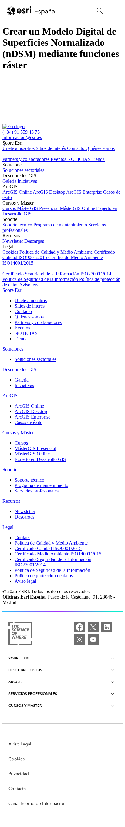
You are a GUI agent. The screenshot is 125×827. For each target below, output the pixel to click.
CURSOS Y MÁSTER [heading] (25, 705)
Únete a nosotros (19, 148)
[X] (93, 627)
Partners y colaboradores (26, 159)
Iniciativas (27, 181)
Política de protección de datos (44, 575)
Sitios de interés (51, 148)
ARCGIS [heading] (15, 681)
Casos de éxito (28, 422)
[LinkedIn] (106, 627)
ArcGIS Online (17, 192)
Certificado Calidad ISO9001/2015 (48, 548)
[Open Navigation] (115, 10)
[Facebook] (79, 627)
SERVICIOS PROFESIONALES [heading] (32, 693)
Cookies (10, 252)
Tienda (98, 159)
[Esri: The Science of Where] (20, 634)
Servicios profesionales (37, 490)
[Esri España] (31, 11)
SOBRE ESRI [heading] (18, 658)
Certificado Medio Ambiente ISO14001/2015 (58, 553)
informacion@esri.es (22, 137)
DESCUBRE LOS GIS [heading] (25, 670)
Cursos (9, 208)
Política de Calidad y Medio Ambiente (56, 252)
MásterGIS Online (78, 208)
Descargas (34, 241)
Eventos (59, 159)
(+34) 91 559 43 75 (21, 132)
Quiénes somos (100, 148)
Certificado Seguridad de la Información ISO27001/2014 (56, 273)
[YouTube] (93, 639)
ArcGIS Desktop (49, 192)
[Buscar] (100, 11)
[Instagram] (79, 639)
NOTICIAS (79, 159)
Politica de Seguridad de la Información (40, 279)
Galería (10, 181)
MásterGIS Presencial (38, 208)
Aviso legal (30, 284)
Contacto (76, 148)
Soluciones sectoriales (23, 170)
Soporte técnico (17, 224)
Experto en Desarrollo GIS (40, 459)
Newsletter (13, 241)
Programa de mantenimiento (60, 224)
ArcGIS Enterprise (84, 192)
